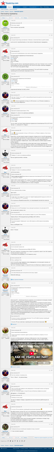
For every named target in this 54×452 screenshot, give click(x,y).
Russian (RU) (4, 448)
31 (11, 17)
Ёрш (5, 55)
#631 (52, 203)
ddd (5, 42)
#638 (52, 383)
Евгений (3, 15)
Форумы (10, 7)
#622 (52, 35)
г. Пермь (7, 280)
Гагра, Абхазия (6, 162)
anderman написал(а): (15, 406)
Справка (45, 448)
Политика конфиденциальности (36, 448)
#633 (52, 242)
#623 (52, 48)
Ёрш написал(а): (14, 37)
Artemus (5, 99)
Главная (4, 7)
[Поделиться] (49, 20)
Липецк (7, 434)
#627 (52, 127)
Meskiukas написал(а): (15, 23)
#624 (52, 73)
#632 (52, 227)
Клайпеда (7, 338)
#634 (52, 268)
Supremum (5, 431)
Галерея (25, 7)
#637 (52, 370)
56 (21, 17)
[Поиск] (52, 7)
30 (9, 17)
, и (17, 279)
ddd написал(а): (14, 51)
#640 (52, 424)
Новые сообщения (4, 9)
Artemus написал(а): (15, 130)
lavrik (5, 157)
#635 (52, 283)
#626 (52, 106)
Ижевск (7, 103)
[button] (21, 7)
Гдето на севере (6, 60)
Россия (8, 45)
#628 (52, 150)
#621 (52, 20)
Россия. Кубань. (6, 32)
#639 (52, 404)
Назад (3, 17)
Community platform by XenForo (27, 450)
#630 (52, 185)
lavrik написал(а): (14, 188)
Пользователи (33, 7)
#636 (52, 327)
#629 (52, 165)
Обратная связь (16, 448)
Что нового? (17, 7)
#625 (52, 92)
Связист (5, 27)
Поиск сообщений (13, 9)
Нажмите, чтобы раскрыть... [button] (31, 87)
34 (18, 17)
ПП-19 (12, 58)
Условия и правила (24, 448)
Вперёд (25, 17)
